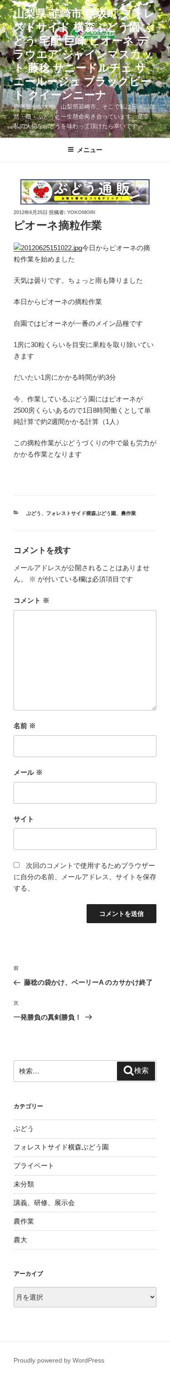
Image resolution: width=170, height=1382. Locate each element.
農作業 (128, 513)
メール (28, 772)
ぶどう (33, 513)
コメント (31, 600)
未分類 (24, 1184)
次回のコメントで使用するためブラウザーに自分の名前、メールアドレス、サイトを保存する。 (85, 877)
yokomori (81, 212)
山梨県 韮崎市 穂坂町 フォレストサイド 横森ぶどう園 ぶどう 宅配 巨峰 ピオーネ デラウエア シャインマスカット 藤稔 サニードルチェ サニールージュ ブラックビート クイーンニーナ (84, 54)
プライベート (34, 1165)
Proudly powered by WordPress (59, 1360)
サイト (24, 819)
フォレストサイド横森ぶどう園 (81, 513)
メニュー (89, 149)
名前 (25, 725)
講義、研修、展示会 (44, 1202)
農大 (20, 1240)
